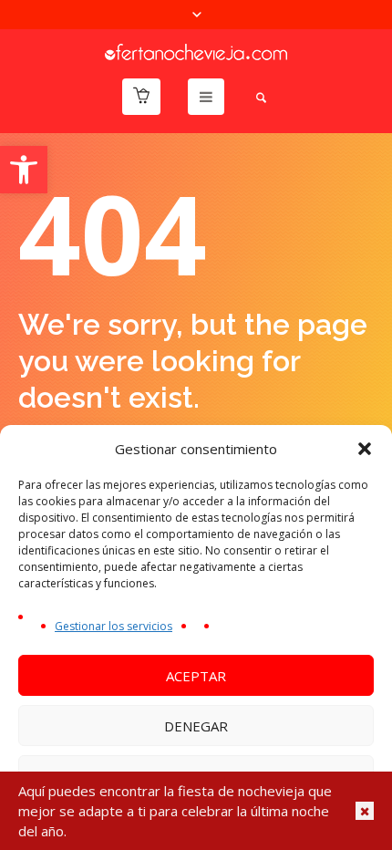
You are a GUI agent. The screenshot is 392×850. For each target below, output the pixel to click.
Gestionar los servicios (113, 626)
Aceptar (196, 676)
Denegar (196, 726)
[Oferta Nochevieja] (196, 50)
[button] (23, 169)
